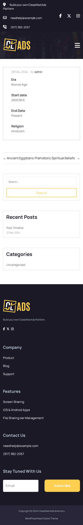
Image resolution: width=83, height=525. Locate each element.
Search (41, 193)
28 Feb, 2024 (19, 72)
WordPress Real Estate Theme (41, 518)
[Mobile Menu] (77, 45)
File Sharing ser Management (23, 418)
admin (38, 72)
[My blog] (17, 45)
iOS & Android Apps (16, 410)
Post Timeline (14, 228)
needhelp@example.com (20, 446)
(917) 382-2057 (13, 454)
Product (8, 358)
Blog (6, 366)
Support (8, 374)
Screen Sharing (13, 402)
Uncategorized (15, 265)
